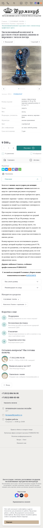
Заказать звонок (10, 403)
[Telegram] (13, 169)
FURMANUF (18, 94)
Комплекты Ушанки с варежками (13, 23)
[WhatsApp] (19, 169)
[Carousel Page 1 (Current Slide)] (18, 88)
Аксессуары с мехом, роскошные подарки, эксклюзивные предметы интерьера (21, 480)
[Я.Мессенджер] (3, 169)
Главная (4, 21)
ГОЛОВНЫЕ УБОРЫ (16, 21)
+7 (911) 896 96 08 (10, 393)
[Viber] (16, 169)
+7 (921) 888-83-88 (10, 397)
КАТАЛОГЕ (31, 275)
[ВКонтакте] (6, 169)
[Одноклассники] (9, 169)
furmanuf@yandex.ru (13, 415)
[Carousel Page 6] (24, 88)
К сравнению (9, 153)
